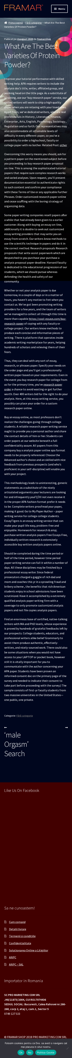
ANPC (12, 957)
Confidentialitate (20, 943)
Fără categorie (33, 22)
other (63, 145)
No (30, 1052)
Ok (21, 1052)
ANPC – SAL (16, 964)
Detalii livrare (17, 929)
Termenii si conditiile (22, 936)
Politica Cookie (46, 1052)
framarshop (44, 39)
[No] (67, 1048)
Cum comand (17, 922)
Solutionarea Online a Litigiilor (28, 950)
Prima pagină (15, 22)
